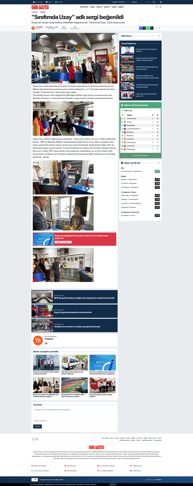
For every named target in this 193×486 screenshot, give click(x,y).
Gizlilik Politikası (124, 440)
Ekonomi (139, 438)
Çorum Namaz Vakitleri (107, 466)
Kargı (92, 7)
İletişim (133, 440)
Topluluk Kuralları (147, 440)
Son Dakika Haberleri (106, 471)
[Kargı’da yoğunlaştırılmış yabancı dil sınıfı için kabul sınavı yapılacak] (102, 362)
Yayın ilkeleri (158, 440)
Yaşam (114, 7)
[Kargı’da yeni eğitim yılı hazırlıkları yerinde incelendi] (46, 362)
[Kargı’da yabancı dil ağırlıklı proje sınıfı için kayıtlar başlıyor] (46, 385)
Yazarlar (60, 2)
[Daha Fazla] (151, 28)
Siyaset (107, 7)
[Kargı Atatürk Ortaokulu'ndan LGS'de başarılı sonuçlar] (74, 385)
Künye (138, 440)
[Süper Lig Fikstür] (159, 163)
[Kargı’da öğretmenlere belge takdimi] (102, 385)
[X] (36, 439)
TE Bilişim (49, 339)
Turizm (159, 438)
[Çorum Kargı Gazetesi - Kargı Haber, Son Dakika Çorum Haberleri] (40, 7)
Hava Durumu (71, 466)
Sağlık (145, 438)
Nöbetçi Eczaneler (40, 466)
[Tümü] (159, 36)
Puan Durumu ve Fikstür (41, 471)
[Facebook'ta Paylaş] (140, 28)
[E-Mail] (46, 343)
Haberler (34, 12)
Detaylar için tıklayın (140, 155)
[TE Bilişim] (38, 340)
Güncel (99, 7)
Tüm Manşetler (72, 471)
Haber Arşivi (137, 471)
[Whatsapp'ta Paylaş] (148, 28)
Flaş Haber (84, 7)
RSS (35, 479)
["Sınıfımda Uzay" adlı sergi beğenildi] (74, 58)
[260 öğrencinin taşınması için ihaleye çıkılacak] (74, 362)
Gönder (38, 426)
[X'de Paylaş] (144, 28)
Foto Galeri (38, 2)
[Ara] (157, 7)
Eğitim (121, 7)
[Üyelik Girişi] (160, 2)
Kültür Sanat (152, 438)
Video (50, 2)
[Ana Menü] (161, 7)
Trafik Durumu (137, 466)
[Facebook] (33, 439)
